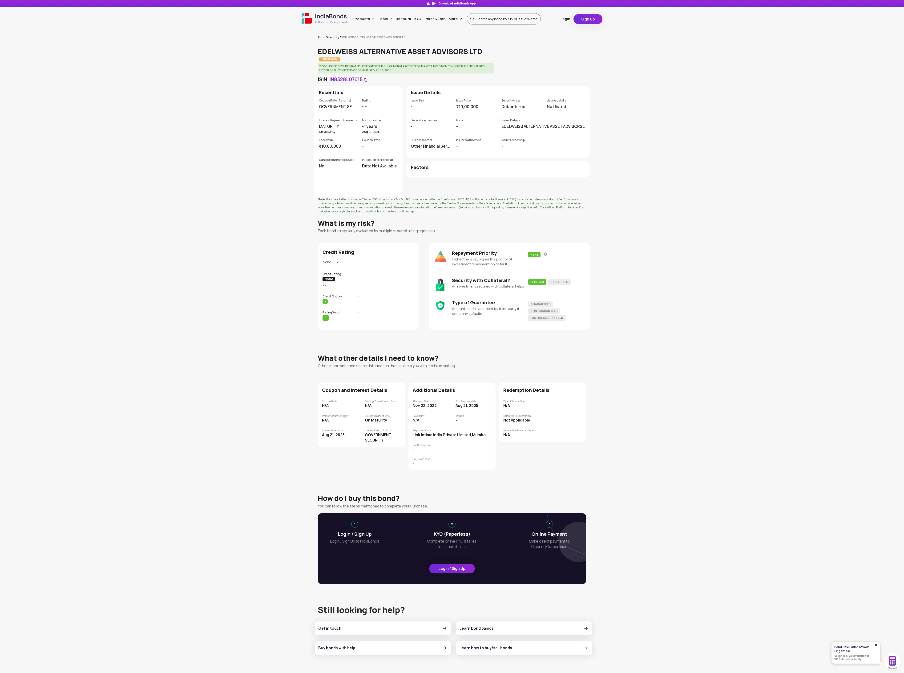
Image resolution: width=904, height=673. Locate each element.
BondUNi (403, 18)
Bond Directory (328, 37)
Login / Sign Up (452, 568)
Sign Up (588, 19)
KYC (417, 18)
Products (364, 18)
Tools (386, 18)
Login (565, 18)
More (456, 18)
